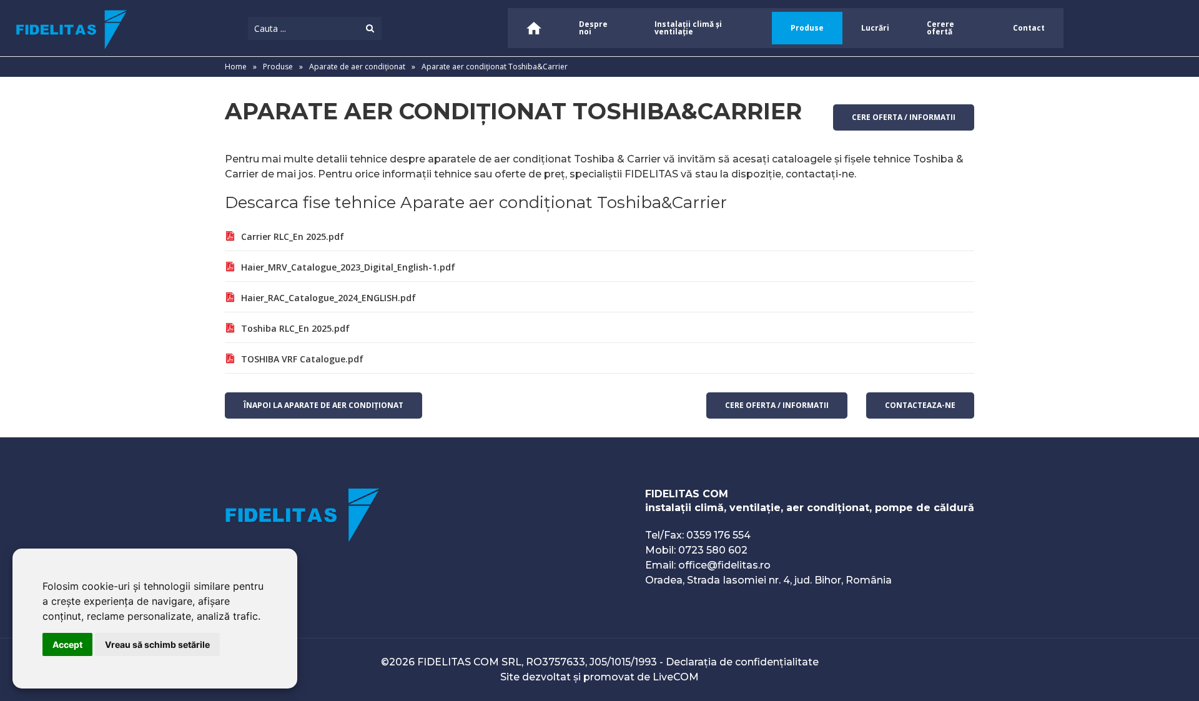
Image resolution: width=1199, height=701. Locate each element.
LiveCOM (676, 677)
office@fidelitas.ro (724, 565)
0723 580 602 (713, 550)
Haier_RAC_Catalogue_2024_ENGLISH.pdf (328, 298)
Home (236, 66)
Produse (278, 66)
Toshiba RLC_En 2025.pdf (295, 328)
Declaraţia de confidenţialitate (742, 662)
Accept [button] (67, 644)
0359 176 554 (718, 535)
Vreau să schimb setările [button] (157, 644)
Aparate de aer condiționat (358, 66)
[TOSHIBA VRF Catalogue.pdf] (230, 360)
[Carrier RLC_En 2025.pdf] (230, 238)
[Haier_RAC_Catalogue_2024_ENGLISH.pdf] (230, 299)
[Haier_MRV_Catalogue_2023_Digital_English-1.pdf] (230, 268)
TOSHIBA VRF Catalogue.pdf (302, 359)
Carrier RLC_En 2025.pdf (292, 236)
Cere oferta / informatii (903, 117)
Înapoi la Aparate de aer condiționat (323, 405)
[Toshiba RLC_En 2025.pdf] (230, 330)
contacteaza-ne (920, 405)
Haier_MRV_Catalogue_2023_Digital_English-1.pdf (348, 267)
